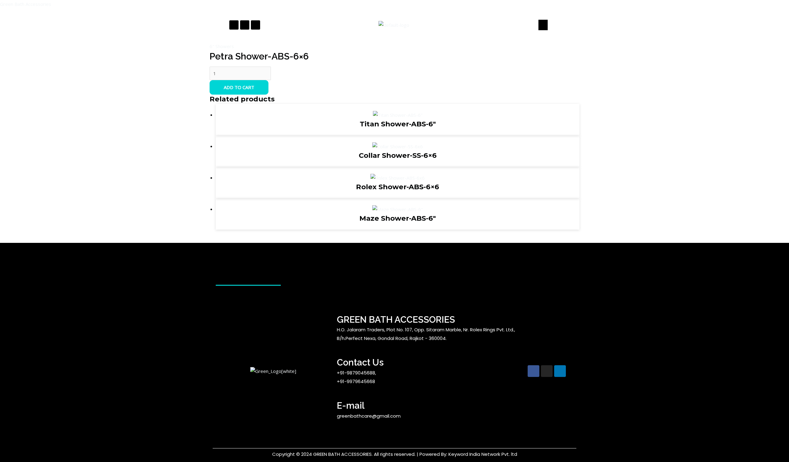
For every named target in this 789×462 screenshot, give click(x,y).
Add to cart (239, 87)
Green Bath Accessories (25, 4)
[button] (543, 25)
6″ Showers (222, 46)
